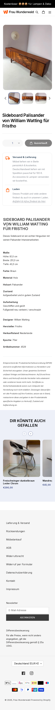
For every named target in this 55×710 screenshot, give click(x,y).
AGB (8, 547)
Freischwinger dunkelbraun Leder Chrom (19, 482)
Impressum (12, 589)
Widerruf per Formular (19, 564)
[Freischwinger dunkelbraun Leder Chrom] (21, 459)
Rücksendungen (15, 531)
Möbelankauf (14, 539)
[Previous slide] (24, 433)
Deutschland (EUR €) (26, 663)
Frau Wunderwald (21, 700)
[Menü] (50, 11)
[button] (14, 98)
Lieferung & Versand (18, 523)
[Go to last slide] (5, 98)
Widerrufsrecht (15, 556)
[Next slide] (49, 98)
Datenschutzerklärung (19, 572)
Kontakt (10, 580)
